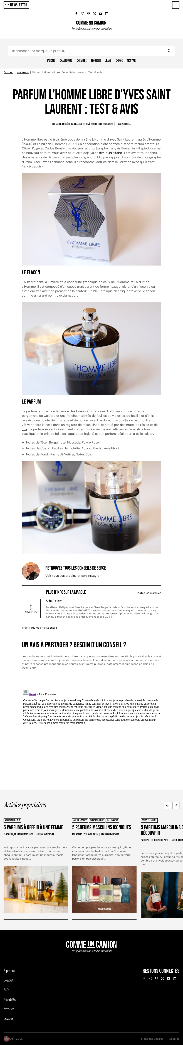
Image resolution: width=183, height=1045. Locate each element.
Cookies (174, 1039)
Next (175, 805)
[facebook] (76, 13)
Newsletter (18, 5)
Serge (101, 568)
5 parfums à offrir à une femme (33, 827)
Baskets (51, 61)
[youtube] (100, 13)
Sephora (51, 627)
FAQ (6, 989)
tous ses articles (64, 576)
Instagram (95, 576)
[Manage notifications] (6, 1038)
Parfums (34, 627)
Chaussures (66, 61)
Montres (132, 61)
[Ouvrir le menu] (175, 5)
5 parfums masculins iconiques (101, 827)
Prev (167, 805)
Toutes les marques (149, 593)
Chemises (82, 61)
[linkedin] (106, 13)
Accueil (8, 72)
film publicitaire (110, 153)
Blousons (96, 61)
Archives (9, 1008)
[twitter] (94, 13)
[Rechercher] (169, 51)
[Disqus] (91, 732)
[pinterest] (88, 13)
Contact (8, 980)
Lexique (8, 1018)
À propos (9, 970)
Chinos (119, 61)
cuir (24, 429)
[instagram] (82, 13)
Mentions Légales (152, 1039)
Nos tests (23, 72)
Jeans (108, 61)
